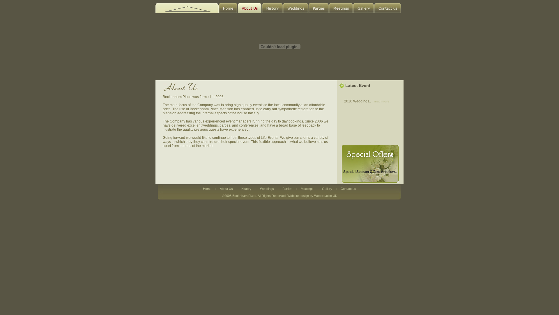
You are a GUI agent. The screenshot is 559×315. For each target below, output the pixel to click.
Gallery (327, 188)
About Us (227, 188)
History (246, 188)
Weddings (267, 188)
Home (207, 188)
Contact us (348, 188)
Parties (287, 188)
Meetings (307, 188)
